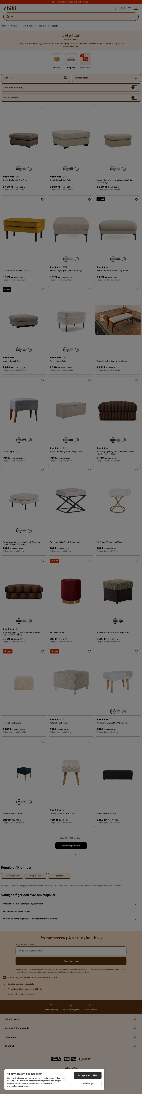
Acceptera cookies (87, 1075)
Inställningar (87, 1083)
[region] (54, 1079)
